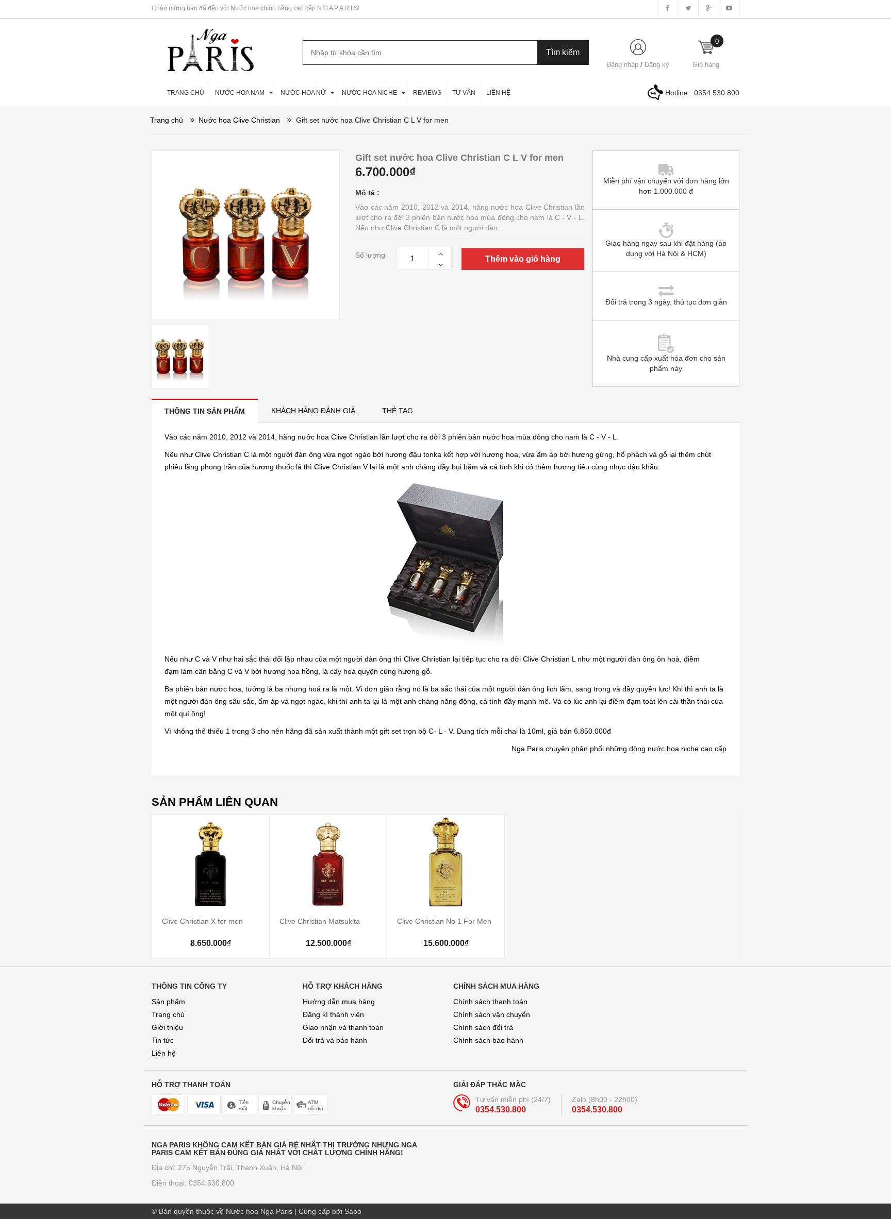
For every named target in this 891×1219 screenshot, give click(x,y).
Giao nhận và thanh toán (343, 1027)
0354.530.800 (716, 93)
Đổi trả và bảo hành (335, 1040)
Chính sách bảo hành (488, 1040)
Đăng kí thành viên (333, 1014)
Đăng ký (657, 65)
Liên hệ (164, 1053)
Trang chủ (168, 1014)
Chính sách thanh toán (490, 1001)
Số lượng (370, 255)
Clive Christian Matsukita (319, 921)
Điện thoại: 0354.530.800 (193, 1183)
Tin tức (163, 1040)
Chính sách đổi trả (483, 1027)
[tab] (205, 411)
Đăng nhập (622, 65)
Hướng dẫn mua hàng (339, 1001)
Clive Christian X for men (202, 921)
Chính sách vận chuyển (491, 1014)
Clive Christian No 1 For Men (444, 921)
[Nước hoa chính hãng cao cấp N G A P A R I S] (206, 45)
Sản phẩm (168, 1001)
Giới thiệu (167, 1027)
